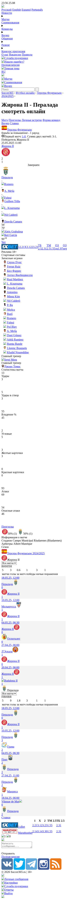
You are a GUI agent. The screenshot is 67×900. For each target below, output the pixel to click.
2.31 (58, 825)
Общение (7, 38)
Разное (5, 44)
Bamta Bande (14, 343)
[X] (19, 868)
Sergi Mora (10, 359)
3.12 (39, 825)
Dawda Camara (13, 221)
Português (37, 9)
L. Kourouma (12, 208)
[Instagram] (43, 868)
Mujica (11, 309)
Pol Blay (12, 326)
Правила (27, 54)
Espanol (26, 9)
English (16, 9)
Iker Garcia (10, 235)
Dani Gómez (14, 335)
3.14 (39, 831)
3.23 (44, 825)
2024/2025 (7, 96)
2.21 (34, 825)
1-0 (24, 136)
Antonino (12, 292)
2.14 (34, 831)
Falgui (7, 197)
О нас (4, 54)
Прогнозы (15, 120)
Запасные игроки (12, 258)
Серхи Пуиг (14, 262)
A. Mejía (9, 190)
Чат (3, 242)
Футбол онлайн (25, 92)
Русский (6, 9)
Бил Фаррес (14, 270)
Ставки (14, 123)
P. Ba (10, 305)
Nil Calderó (11, 214)
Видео (5, 35)
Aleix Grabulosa (13, 231)
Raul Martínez (15, 279)
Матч (4, 120)
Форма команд (51, 120)
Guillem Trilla (12, 201)
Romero (8, 184)
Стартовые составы (13, 255)
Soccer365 (7, 92)
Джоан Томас (12, 366)
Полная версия (10, 64)
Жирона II (7, 146)
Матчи (5, 19)
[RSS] (55, 868)
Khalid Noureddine (18, 352)
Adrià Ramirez (15, 339)
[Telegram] (31, 868)
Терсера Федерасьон (49, 92)
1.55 (49, 825)
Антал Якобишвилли (20, 275)
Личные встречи (32, 120)
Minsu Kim (13, 296)
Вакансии (15, 54)
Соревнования (10, 22)
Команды (7, 28)
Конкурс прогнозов (13, 51)
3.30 (44, 831)
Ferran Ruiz (13, 266)
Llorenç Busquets (17, 348)
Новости (6, 12)
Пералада (7, 177)
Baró (10, 313)
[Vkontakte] (7, 868)
